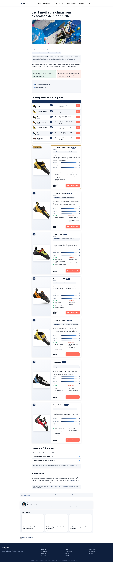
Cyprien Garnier (36, 49)
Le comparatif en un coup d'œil (42, 84)
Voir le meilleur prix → (72, 185)
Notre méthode (68, 551)
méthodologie (36, 60)
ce (21, 538)
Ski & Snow (43, 555)
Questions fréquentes (40, 87)
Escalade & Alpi (47, 3)
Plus (89, 3)
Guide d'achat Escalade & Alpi (27, 537)
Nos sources (38, 90)
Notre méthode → (27, 495)
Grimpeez (27, 3)
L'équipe (67, 553)
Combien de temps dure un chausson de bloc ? (44, 460)
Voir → (78, 105)
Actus (39, 3)
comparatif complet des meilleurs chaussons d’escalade (62, 486)
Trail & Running (59, 3)
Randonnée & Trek (71, 3)
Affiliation (67, 555)
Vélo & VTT (81, 3)
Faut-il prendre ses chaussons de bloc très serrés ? (45, 452)
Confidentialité (92, 551)
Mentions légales (92, 549)
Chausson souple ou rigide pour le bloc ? (43, 456)
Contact (91, 553)
